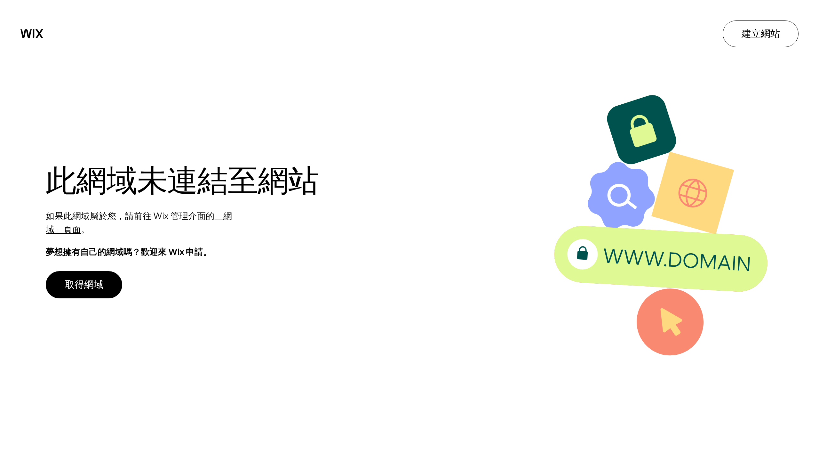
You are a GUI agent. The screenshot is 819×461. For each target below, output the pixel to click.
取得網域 (84, 284)
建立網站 (761, 33)
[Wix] (31, 33)
